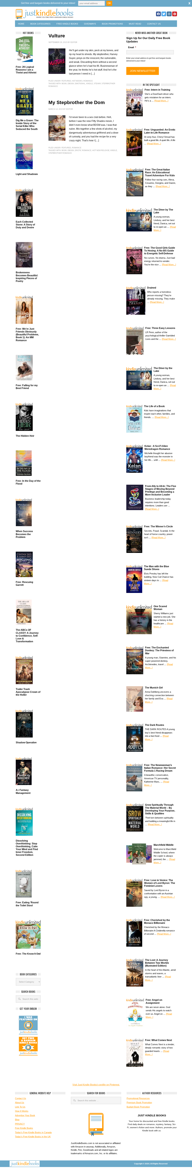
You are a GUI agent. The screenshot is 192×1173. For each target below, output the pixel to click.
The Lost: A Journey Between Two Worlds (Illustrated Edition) (157, 963)
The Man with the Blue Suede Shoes (156, 568)
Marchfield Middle (164, 845)
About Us (19, 1102)
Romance (88, 81)
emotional (80, 84)
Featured (66, 81)
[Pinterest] (174, 14)
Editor (73, 42)
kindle (89, 84)
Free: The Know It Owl (28, 953)
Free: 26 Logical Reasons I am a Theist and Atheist (26, 70)
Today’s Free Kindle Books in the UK (33, 1136)
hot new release (101, 150)
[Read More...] (161, 100)
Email (132, 47)
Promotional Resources (138, 1098)
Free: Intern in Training (157, 90)
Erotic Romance (83, 150)
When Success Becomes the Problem (24, 534)
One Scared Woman (160, 607)
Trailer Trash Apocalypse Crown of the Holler (28, 692)
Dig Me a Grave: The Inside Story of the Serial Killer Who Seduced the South (27, 124)
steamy (97, 84)
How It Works (21, 1111)
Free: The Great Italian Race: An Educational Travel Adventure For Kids (160, 172)
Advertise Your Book (25, 1115)
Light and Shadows (27, 174)
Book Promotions (112, 24)
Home (21, 24)
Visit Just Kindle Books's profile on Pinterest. (96, 1084)
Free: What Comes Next (158, 1040)
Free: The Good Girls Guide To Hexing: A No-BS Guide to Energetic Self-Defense (159, 251)
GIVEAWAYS (90, 24)
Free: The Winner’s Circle (158, 526)
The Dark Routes (154, 725)
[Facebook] (158, 14)
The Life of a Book (154, 406)
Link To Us (20, 1107)
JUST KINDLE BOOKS (68, 13)
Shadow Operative (26, 742)
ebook (71, 84)
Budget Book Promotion (138, 1107)
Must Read (135, 24)
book (64, 84)
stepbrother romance (60, 153)
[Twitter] (163, 14)
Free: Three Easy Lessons (160, 328)
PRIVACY (20, 1124)
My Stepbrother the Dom (76, 102)
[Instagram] (169, 14)
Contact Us (154, 24)
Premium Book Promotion (139, 1102)
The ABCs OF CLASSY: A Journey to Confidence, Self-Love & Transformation (27, 636)
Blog (17, 1119)
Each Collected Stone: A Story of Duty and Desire (25, 225)
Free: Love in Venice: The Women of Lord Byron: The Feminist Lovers (159, 883)
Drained (151, 287)
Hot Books (77, 81)
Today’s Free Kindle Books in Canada (33, 1132)
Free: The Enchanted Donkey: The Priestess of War (159, 650)
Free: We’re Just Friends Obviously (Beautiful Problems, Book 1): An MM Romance (27, 335)
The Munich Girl (154, 687)
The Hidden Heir (25, 436)
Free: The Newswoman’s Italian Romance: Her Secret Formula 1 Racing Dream (160, 768)
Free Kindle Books (67, 24)
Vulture (56, 35)
